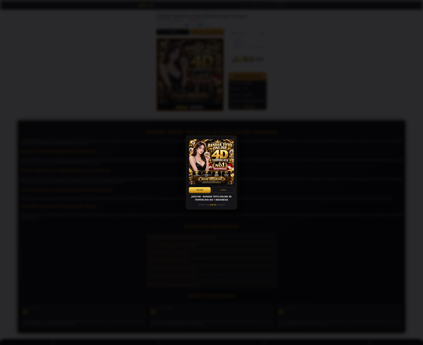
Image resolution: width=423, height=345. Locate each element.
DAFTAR (200, 190)
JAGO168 (213, 205)
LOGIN (223, 190)
